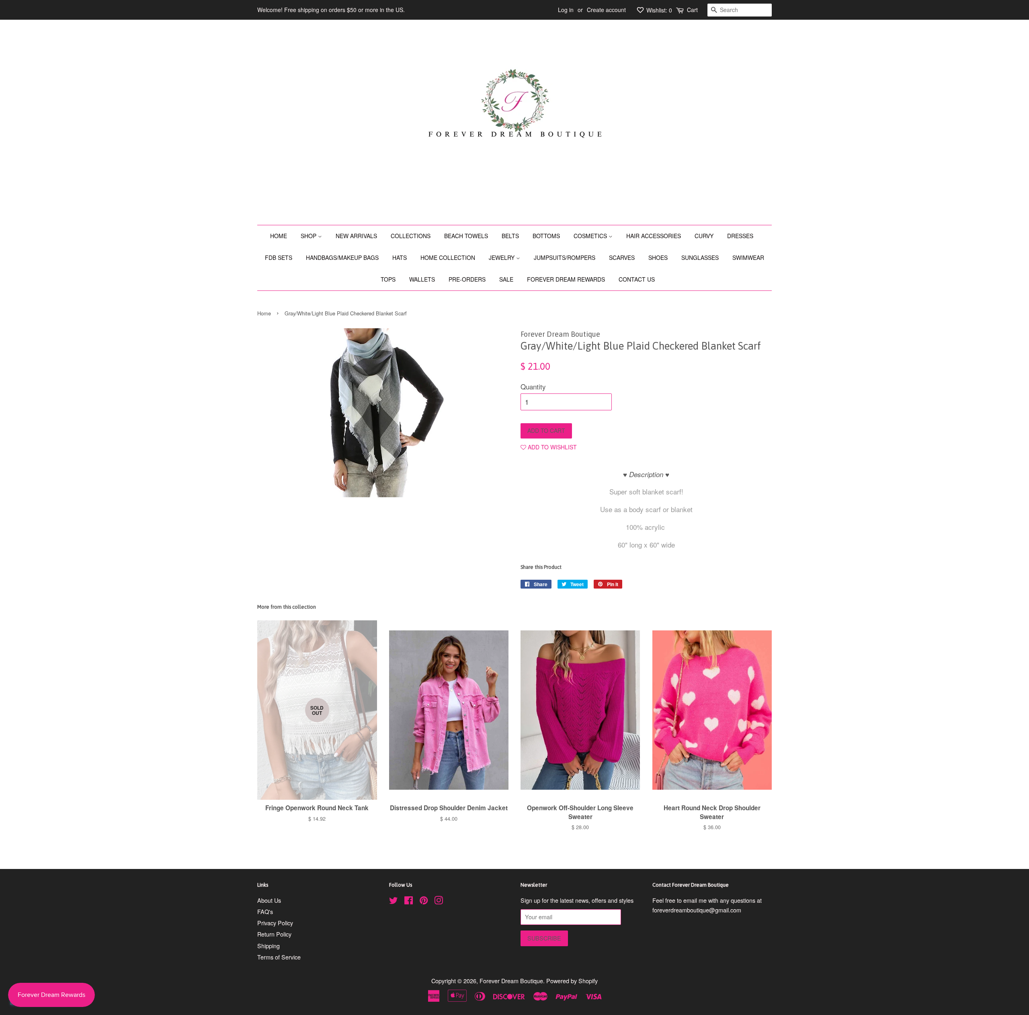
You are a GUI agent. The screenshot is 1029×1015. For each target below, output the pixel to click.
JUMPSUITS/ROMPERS (564, 257)
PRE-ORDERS (467, 279)
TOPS (388, 279)
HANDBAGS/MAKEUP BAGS (342, 257)
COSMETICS (591, 236)
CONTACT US (637, 279)
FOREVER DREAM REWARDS (566, 279)
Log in (566, 10)
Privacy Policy (275, 922)
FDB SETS (278, 257)
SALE (506, 279)
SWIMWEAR (748, 257)
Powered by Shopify (572, 980)
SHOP (309, 236)
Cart (692, 10)
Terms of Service (279, 957)
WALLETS (422, 279)
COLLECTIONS (410, 236)
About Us (269, 900)
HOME (278, 236)
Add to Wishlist (551, 447)
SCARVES (622, 257)
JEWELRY (502, 257)
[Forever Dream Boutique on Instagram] (438, 901)
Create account (606, 10)
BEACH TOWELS (466, 236)
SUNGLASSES (700, 257)
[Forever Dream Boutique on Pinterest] (423, 901)
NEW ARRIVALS (356, 236)
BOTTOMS (546, 236)
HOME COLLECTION (447, 257)
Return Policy (274, 934)
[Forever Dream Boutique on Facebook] (408, 901)
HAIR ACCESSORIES (653, 236)
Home (264, 313)
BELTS (510, 236)
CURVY (704, 236)
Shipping (268, 945)
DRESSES (740, 236)
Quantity (533, 386)
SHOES (658, 257)
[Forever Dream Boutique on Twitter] (393, 901)
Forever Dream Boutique (511, 980)
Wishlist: (658, 10)
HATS (399, 257)
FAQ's (265, 911)
